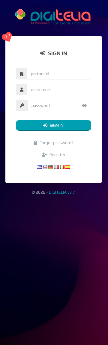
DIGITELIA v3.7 (62, 192)
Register (57, 154)
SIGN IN (56, 125)
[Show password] (84, 105)
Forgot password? (56, 142)
